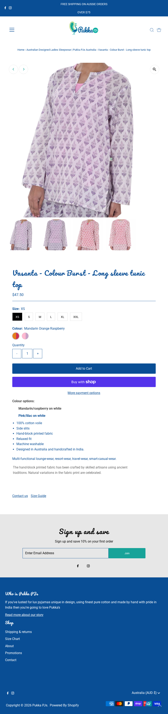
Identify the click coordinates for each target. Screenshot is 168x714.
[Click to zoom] (154, 69)
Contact (10, 660)
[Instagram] (10, 8)
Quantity (18, 345)
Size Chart (12, 639)
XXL (76, 317)
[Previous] (13, 69)
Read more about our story (24, 615)
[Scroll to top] (160, 706)
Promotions (13, 653)
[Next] (23, 69)
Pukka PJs (39, 705)
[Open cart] (159, 30)
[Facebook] (5, 8)
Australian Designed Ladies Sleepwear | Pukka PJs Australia (61, 49)
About (9, 646)
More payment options (84, 393)
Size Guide (38, 496)
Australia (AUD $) (145, 693)
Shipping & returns (18, 632)
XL (62, 317)
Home (20, 49)
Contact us (20, 496)
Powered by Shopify (64, 705)
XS (17, 317)
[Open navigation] (25, 30)
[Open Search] (152, 30)
